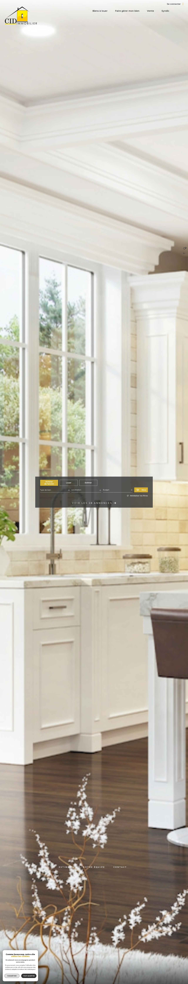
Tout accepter (29, 976)
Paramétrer (12, 976)
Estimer (88, 483)
